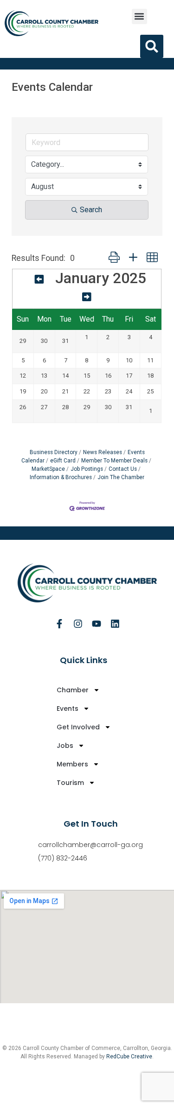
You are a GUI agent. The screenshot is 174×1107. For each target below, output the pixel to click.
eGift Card (63, 460)
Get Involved (78, 727)
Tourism (70, 782)
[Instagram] (78, 623)
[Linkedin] (115, 623)
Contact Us (123, 469)
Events (67, 708)
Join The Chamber (120, 477)
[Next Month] (87, 297)
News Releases (102, 452)
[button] (139, 16)
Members (72, 764)
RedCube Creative (129, 1056)
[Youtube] (96, 623)
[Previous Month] (39, 279)
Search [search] (91, 209)
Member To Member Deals (114, 460)
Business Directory (53, 452)
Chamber (73, 690)
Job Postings (87, 469)
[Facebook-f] (59, 623)
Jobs (65, 745)
